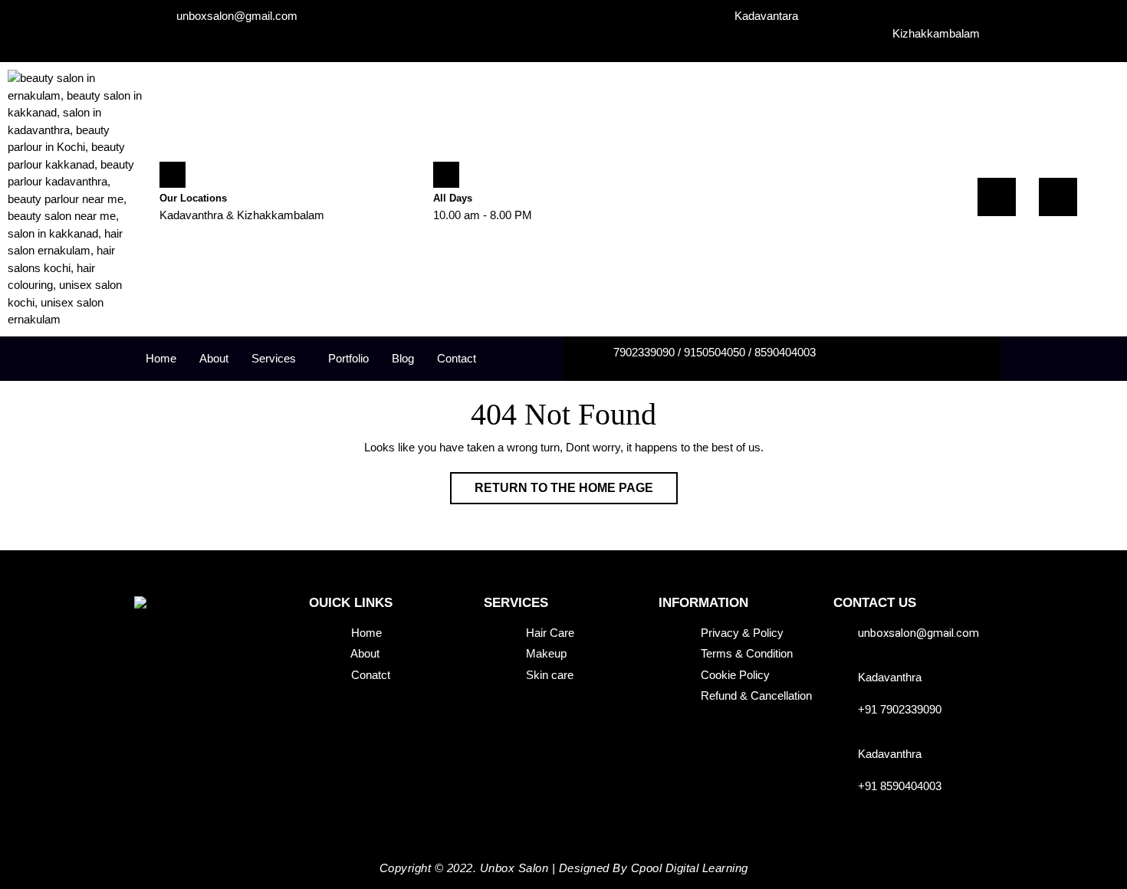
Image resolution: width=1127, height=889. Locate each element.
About (213, 358)
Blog (403, 358)
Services (273, 358)
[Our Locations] (172, 175)
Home (161, 358)
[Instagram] (1058, 197)
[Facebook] (997, 197)
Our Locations (193, 198)
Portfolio (348, 358)
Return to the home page (576, 483)
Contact (456, 358)
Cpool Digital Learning (689, 867)
